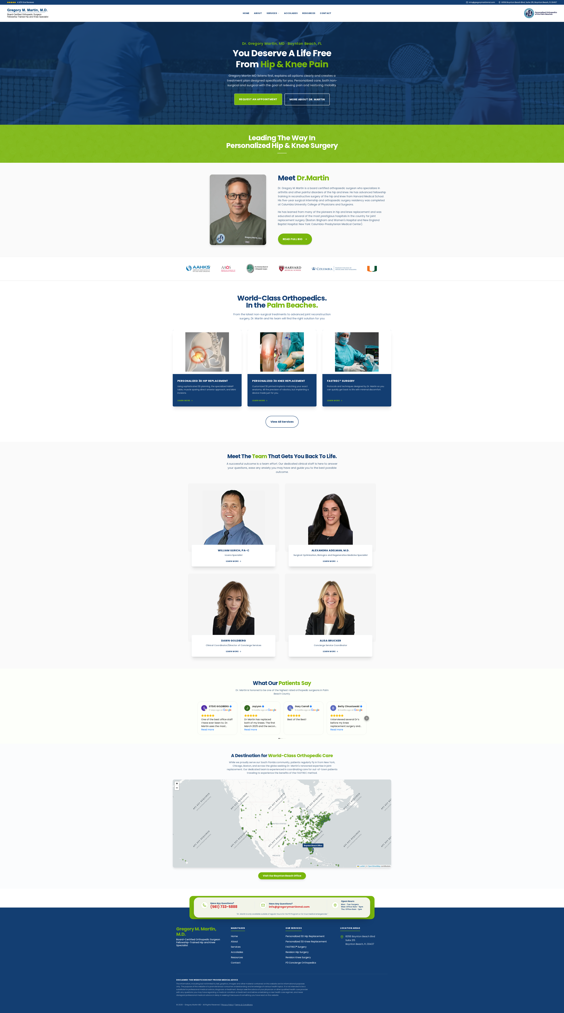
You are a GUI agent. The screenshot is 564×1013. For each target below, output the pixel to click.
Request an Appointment (258, 99)
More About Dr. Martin (307, 99)
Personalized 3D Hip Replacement (305, 936)
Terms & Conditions (244, 1004)
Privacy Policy (227, 1004)
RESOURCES (308, 13)
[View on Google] (204, 708)
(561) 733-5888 (223, 907)
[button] (197, 718)
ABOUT (258, 13)
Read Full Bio (293, 239)
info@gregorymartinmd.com (289, 906)
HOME (246, 13)
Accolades (237, 952)
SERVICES (272, 13)
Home (234, 936)
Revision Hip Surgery (297, 952)
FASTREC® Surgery (296, 947)
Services (236, 947)
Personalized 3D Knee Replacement (306, 941)
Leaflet (362, 866)
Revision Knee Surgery (298, 957)
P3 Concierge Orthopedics (301, 962)
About (234, 941)
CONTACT (325, 13)
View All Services (282, 422)
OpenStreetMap (374, 866)
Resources (237, 957)
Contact (236, 962)
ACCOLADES (291, 13)
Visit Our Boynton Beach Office (282, 875)
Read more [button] (207, 729)
